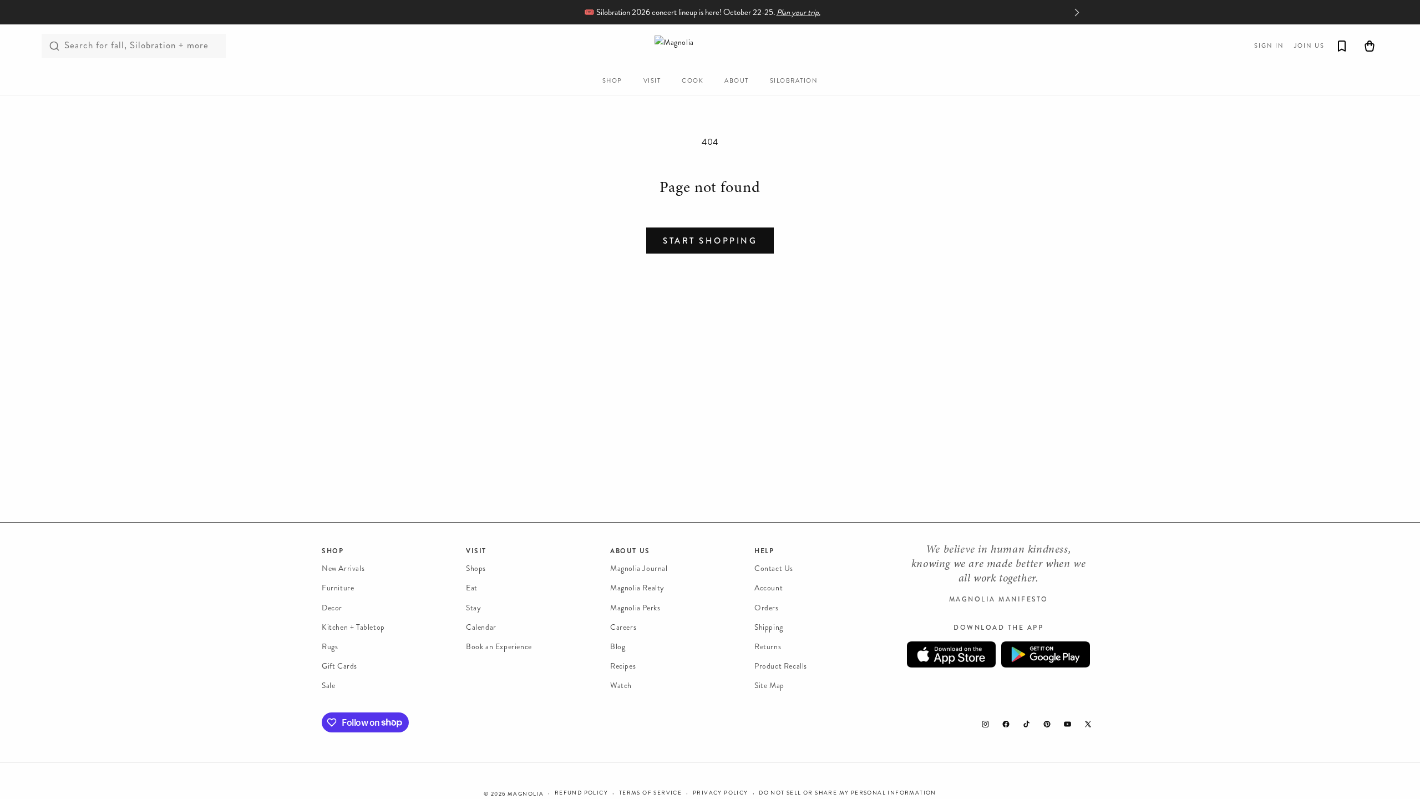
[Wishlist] (1342, 46)
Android (1045, 654)
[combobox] (134, 46)
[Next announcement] (1076, 12)
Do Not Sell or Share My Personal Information (847, 793)
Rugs (330, 646)
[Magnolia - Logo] (710, 46)
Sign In (1269, 46)
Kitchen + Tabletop (353, 627)
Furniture (338, 588)
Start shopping (710, 241)
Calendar (481, 627)
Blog (617, 646)
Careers (623, 627)
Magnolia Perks (635, 608)
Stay (473, 608)
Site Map (769, 685)
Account (768, 588)
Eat (472, 588)
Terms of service (650, 793)
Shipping (768, 627)
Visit (476, 551)
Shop (332, 551)
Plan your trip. (798, 12)
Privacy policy (720, 793)
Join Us (1309, 46)
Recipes (623, 666)
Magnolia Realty (637, 588)
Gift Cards (339, 666)
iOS (951, 654)
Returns (767, 646)
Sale (328, 685)
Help (764, 551)
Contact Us (773, 568)
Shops (476, 568)
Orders (766, 608)
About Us (630, 551)
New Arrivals (343, 568)
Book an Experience (499, 646)
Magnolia (526, 794)
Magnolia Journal (639, 568)
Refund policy (581, 793)
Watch (621, 685)
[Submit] (54, 46)
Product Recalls (780, 666)
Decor (332, 608)
